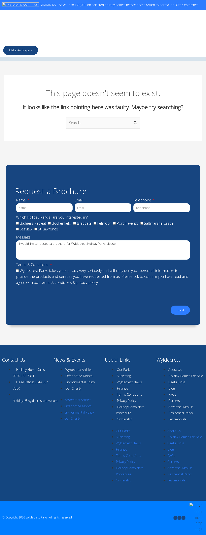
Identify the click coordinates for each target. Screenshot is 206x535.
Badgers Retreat (33, 223)
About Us (175, 369)
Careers (174, 400)
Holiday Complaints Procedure (130, 410)
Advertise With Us (180, 407)
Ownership (124, 419)
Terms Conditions (129, 394)
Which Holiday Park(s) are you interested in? (52, 217)
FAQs (172, 394)
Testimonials (177, 419)
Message (23, 237)
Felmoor (104, 223)
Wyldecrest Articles (78, 369)
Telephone (142, 200)
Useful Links (176, 382)
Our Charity (73, 388)
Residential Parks (180, 413)
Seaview (26, 229)
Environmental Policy (80, 382)
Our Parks (124, 369)
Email (79, 200)
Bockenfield (61, 223)
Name (21, 200)
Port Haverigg (127, 223)
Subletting (124, 376)
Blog (171, 388)
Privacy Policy (126, 400)
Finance (122, 388)
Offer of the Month (79, 376)
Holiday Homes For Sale (185, 376)
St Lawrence (48, 229)
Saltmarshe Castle (159, 223)
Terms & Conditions (32, 264)
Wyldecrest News (129, 382)
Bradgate (84, 223)
